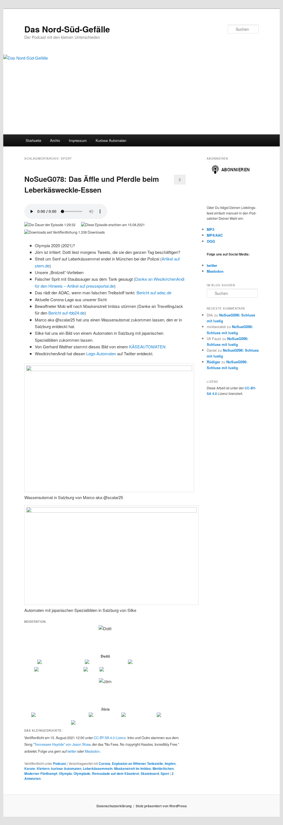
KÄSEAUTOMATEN (147, 346)
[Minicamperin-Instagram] (58, 670)
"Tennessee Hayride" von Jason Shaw (61, 744)
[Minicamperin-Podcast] (150, 663)
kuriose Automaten (66, 768)
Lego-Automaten (101, 353)
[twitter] (91, 670)
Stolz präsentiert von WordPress (161, 805)
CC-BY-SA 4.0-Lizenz (110, 737)
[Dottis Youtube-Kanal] (106, 663)
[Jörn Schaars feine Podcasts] (59, 715)
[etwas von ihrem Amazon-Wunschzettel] (137, 670)
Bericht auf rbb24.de (66, 313)
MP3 (210, 229)
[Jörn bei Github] (104, 715)
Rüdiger (213, 361)
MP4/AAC (215, 235)
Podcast (59, 763)
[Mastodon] (168, 715)
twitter (71, 751)
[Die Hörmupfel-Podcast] (60, 663)
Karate (29, 768)
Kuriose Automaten (111, 140)
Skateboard (150, 773)
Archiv (55, 140)
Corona (104, 763)
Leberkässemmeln (97, 768)
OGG (211, 241)
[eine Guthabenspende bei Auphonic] (105, 723)
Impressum (78, 140)
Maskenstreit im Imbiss (132, 768)
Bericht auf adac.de (154, 292)
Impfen (170, 763)
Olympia (65, 773)
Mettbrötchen (163, 768)
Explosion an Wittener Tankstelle (137, 763)
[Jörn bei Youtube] (138, 715)
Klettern (43, 768)
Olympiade (82, 773)
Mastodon (92, 751)
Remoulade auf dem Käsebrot (115, 773)
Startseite (33, 140)
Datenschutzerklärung (114, 805)
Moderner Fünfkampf (40, 773)
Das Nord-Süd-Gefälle (67, 29)
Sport (165, 773)
